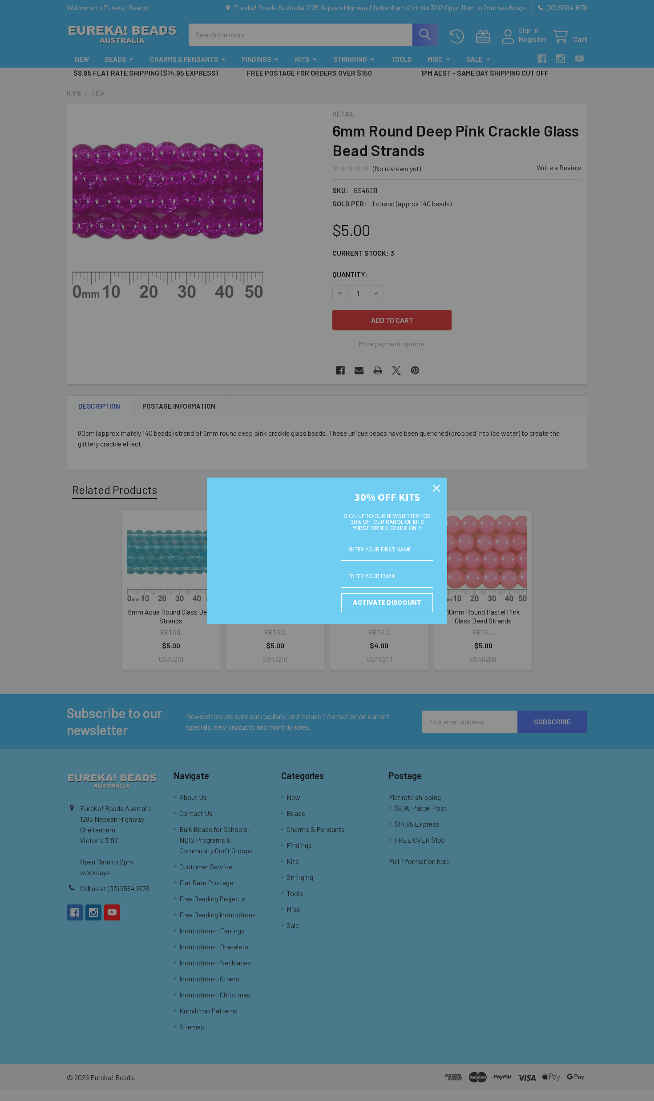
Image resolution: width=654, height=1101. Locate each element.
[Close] (436, 488)
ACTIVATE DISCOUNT (387, 602)
